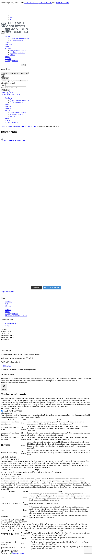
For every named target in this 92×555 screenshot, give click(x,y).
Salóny (7, 42)
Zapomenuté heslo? (8, 92)
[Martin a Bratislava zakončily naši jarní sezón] (23, 246)
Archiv (12, 55)
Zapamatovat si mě (7, 88)
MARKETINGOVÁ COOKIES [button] (12, 520)
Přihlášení (5, 79)
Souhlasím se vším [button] (20, 383)
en (11, 19)
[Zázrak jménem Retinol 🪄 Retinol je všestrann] (8, 184)
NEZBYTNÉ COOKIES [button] (10, 409)
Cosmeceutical (19, 38)
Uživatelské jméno (7, 83)
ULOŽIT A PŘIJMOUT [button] (9, 551)
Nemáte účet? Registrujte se (11, 94)
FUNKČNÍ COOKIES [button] (9, 457)
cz (8, 13)
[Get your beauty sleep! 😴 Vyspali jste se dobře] (84, 177)
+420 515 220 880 (62, 3)
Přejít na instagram (7, 292)
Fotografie (19, 51)
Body (16, 40)
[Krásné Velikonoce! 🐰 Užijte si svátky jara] (8, 233)
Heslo (3, 85)
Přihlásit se (7, 366)
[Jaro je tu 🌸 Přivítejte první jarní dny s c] (84, 250)
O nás (7, 57)
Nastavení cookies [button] (7, 383)
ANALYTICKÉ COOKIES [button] (11, 474)
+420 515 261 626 (45, 3)
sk (10, 15)
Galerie (8, 49)
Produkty (8, 36)
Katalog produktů (11, 61)
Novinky (8, 44)
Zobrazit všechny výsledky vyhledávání (15, 73)
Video (17, 53)
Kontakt (8, 59)
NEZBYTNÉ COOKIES (13, 411)
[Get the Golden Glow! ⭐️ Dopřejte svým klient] (54, 249)
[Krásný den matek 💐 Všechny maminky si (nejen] (23, 159)
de (11, 17)
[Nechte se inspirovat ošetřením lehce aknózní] (54, 157)
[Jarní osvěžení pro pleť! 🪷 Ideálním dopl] (38, 254)
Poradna (8, 46)
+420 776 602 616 (31, 3)
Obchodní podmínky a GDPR (16, 316)
